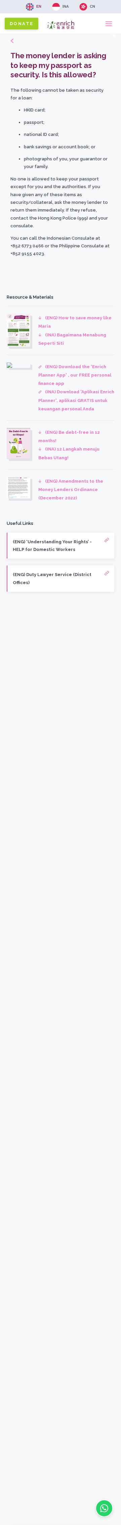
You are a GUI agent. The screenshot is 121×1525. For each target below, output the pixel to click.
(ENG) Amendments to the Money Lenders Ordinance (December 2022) (70, 489)
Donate (21, 23)
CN (92, 6)
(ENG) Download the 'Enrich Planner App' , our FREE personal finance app (74, 375)
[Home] (60, 30)
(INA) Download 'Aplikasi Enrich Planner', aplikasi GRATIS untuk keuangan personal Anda (76, 400)
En (38, 6)
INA (66, 6)
